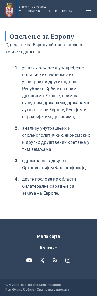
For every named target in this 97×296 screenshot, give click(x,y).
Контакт (48, 248)
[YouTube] (29, 260)
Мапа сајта (48, 236)
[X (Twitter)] (42, 260)
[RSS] (55, 260)
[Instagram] (68, 260)
